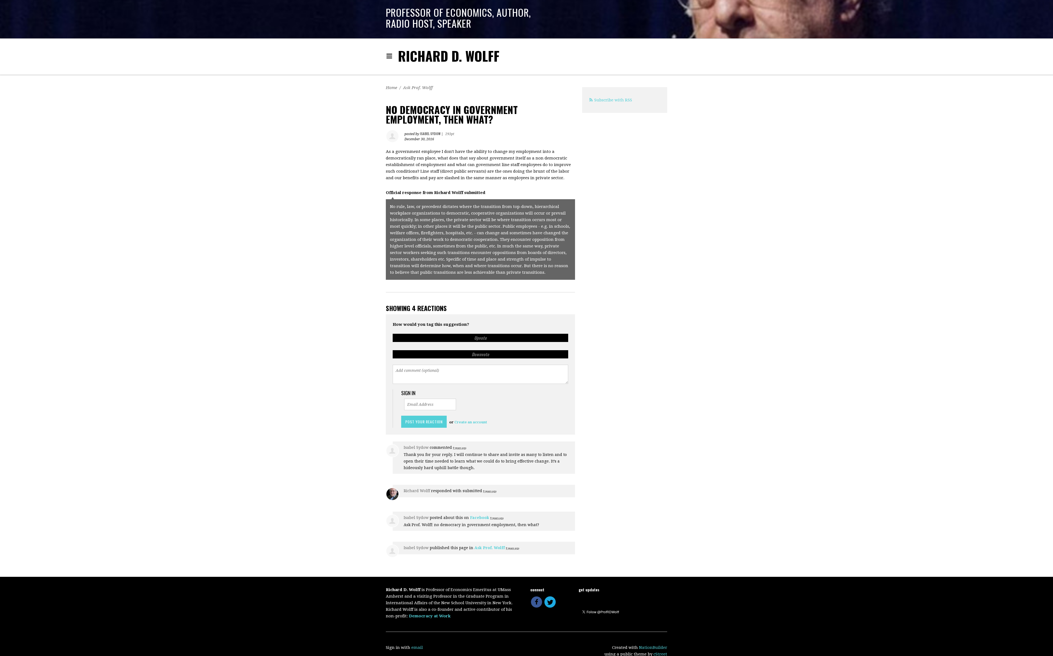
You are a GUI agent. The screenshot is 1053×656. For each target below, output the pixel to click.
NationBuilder (653, 647)
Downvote (480, 354)
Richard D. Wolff (448, 55)
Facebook (479, 517)
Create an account (470, 422)
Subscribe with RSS (613, 100)
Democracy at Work (430, 616)
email (417, 647)
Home (391, 87)
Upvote (480, 338)
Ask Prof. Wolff (418, 87)
